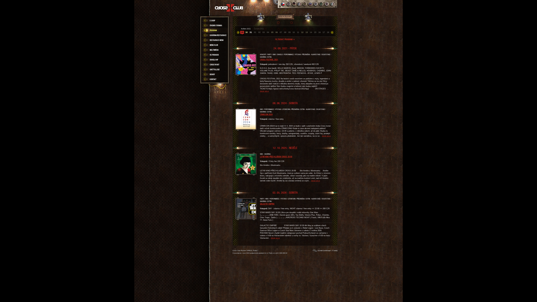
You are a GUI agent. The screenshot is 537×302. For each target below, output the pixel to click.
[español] (305, 4)
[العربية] (321, 4)
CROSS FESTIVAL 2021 (269, 59)
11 (298, 32)
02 (259, 32)
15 (315, 32)
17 (324, 32)
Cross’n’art (214, 64)
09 (289, 32)
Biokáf (212, 74)
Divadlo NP (214, 60)
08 (285, 32)
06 (276, 32)
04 (268, 32)
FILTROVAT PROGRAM (285, 39)
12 (302, 32)
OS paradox (214, 55)
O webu (335, 250)
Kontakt (213, 79)
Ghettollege (215, 69)
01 (255, 32)
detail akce (264, 91)
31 (251, 32)
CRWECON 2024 (266, 114)
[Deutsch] (294, 4)
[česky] (283, 4)
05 (272, 32)
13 (307, 32)
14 (311, 32)
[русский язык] (310, 4)
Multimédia (214, 50)
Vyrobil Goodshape (324, 250)
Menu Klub (214, 45)
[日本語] (326, 4)
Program (213, 30)
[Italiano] (332, 4)
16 (319, 32)
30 (246, 32)
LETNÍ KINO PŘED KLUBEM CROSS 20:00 (276, 156)
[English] (288, 4)
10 (294, 32)
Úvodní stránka (216, 25)
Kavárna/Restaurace (218, 35)
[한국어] (316, 4)
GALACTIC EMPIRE (267, 204)
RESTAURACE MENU (217, 40)
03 (263, 32)
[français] (299, 4)
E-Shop (212, 20)
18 (328, 32)
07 (281, 32)
